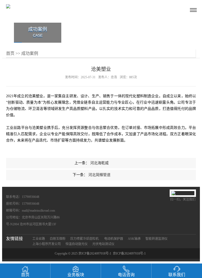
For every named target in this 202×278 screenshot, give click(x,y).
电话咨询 (126, 274)
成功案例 (29, 53)
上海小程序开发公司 (46, 244)
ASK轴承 (134, 239)
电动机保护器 (113, 239)
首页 (10, 53)
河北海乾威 (99, 163)
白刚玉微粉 (57, 239)
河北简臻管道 (99, 175)
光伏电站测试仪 (103, 244)
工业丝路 (38, 239)
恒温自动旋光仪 (76, 244)
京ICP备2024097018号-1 (129, 253)
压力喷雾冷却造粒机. (84, 239)
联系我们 (176, 274)
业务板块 (75, 274)
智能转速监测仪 (156, 239)
